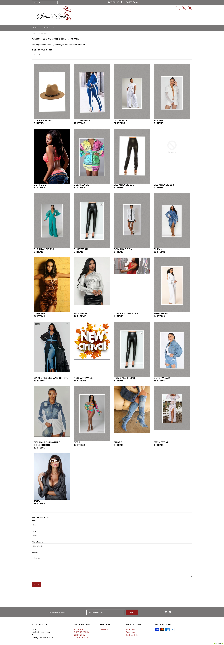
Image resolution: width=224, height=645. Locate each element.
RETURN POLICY (81, 638)
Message (35, 552)
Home (36, 28)
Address (35, 635)
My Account (130, 629)
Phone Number (37, 542)
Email (34, 531)
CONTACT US (79, 635)
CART (132, 2)
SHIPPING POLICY (81, 632)
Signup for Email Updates (57, 612)
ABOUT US (78, 629)
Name (34, 521)
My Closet (46, 28)
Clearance (104, 629)
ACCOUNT (114, 2)
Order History (131, 632)
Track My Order (132, 635)
